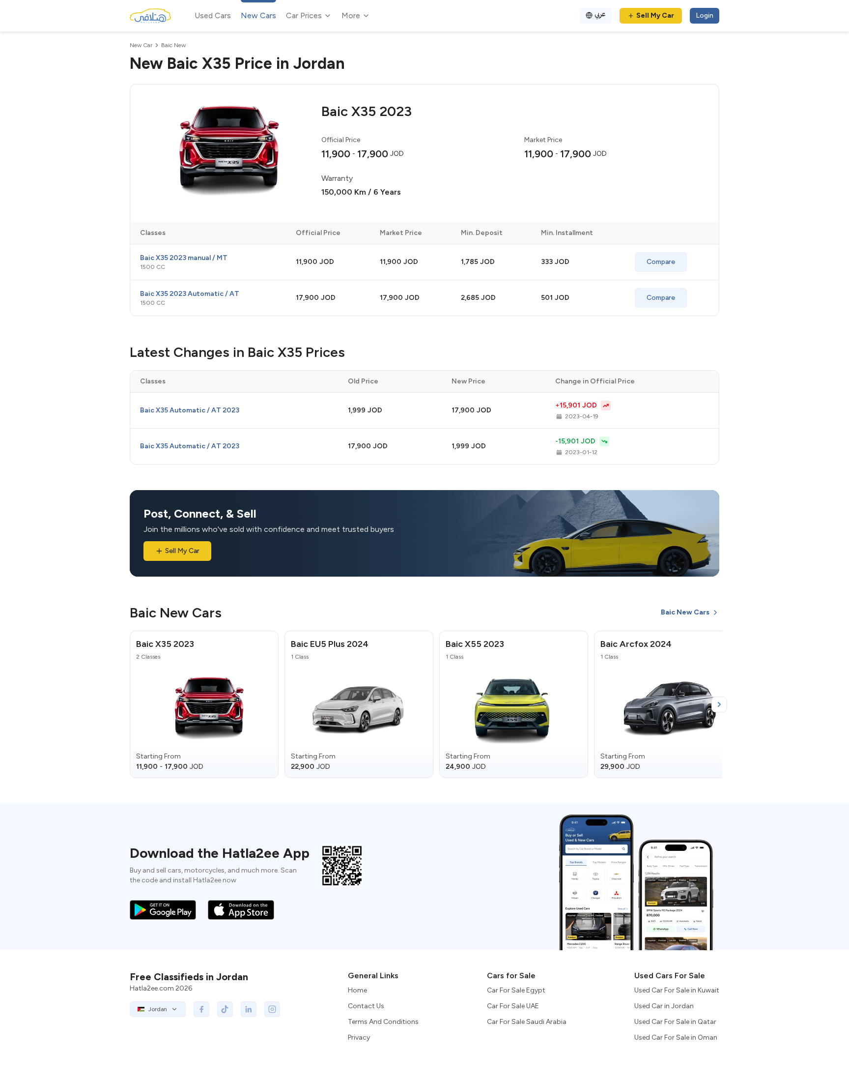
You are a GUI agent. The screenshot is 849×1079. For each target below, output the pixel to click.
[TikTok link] (225, 1009)
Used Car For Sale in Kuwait (676, 990)
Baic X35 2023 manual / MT (183, 258)
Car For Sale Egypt (516, 990)
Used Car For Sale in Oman (675, 1037)
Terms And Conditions (383, 1022)
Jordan (157, 1009)
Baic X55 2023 (475, 644)
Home (357, 990)
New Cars (258, 15)
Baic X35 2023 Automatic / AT (189, 294)
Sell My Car (655, 15)
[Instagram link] (272, 1009)
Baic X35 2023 (165, 644)
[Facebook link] (201, 1009)
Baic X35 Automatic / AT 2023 (189, 410)
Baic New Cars (685, 612)
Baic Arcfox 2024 (636, 644)
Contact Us (366, 1006)
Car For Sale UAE (513, 1006)
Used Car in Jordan (664, 1006)
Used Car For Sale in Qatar (675, 1022)
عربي (600, 14)
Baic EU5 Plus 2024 (329, 644)
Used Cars (213, 15)
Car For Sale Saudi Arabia (526, 1022)
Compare (661, 262)
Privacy (359, 1037)
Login (704, 15)
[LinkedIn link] (248, 1009)
